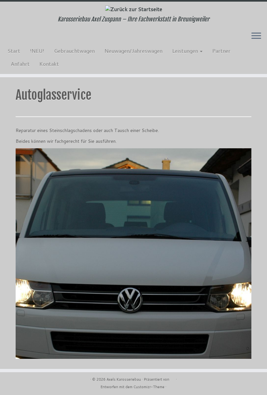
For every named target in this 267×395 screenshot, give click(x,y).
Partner (221, 50)
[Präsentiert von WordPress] (172, 378)
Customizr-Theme (149, 386)
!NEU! (37, 50)
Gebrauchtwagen (74, 50)
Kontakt (49, 63)
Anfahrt (20, 63)
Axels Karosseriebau (123, 379)
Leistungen (185, 50)
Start (13, 50)
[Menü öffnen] (256, 36)
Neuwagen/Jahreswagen (133, 50)
